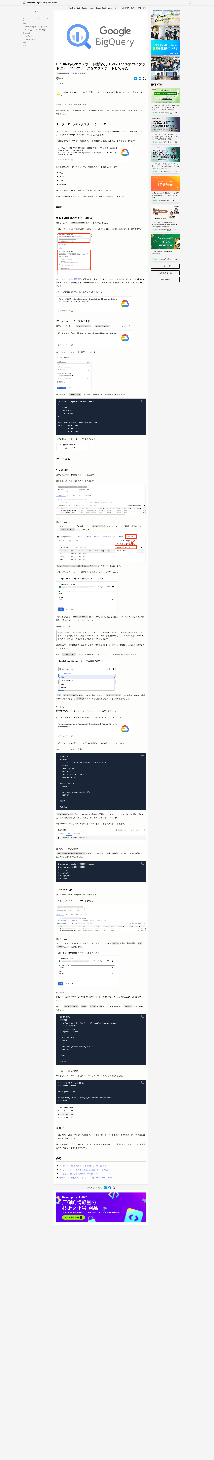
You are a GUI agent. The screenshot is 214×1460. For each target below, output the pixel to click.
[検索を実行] (166, 3)
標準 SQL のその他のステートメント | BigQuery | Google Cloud (85, 1177)
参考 (24, 45)
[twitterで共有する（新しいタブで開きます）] (144, 78)
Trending (72, 8)
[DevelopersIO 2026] (101, 1207)
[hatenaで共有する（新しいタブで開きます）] (135, 78)
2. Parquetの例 (30, 39)
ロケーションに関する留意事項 (68, 279)
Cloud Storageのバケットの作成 (36, 27)
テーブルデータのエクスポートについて (36, 19)
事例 (139, 8)
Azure (110, 8)
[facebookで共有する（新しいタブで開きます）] (140, 78)
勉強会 (133, 8)
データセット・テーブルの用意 (35, 30)
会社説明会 (125, 8)
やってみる (27, 33)
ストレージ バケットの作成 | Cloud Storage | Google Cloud (83, 1170)
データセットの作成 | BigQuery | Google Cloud (78, 1173)
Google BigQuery (63, 73)
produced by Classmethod (47, 3)
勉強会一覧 (165, 279)
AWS (78, 8)
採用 (144, 8)
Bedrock (91, 8)
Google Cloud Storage (79, 73)
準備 (24, 23)
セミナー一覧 (165, 266)
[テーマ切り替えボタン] (190, 2)
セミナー (116, 8)
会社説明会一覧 (165, 273)
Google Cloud (101, 8)
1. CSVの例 (28, 36)
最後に (25, 42)
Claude (84, 8)
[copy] (142, 401)
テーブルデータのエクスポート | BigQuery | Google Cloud (83, 1165)
